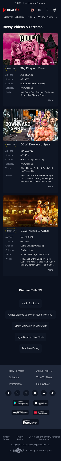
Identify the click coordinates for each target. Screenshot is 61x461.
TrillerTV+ (31, 16)
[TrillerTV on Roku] (30, 422)
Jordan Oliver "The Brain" (40, 265)
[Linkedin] (44, 393)
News (50, 16)
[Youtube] (35, 393)
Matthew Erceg (30, 348)
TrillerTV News (44, 377)
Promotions (15, 383)
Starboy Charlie (39, 95)
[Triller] (52, 393)
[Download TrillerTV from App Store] (40, 403)
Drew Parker (46, 181)
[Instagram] (26, 393)
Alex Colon (34, 181)
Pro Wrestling (27, 88)
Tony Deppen (37, 92)
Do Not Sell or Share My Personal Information (44, 438)
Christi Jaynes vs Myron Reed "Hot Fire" (30, 314)
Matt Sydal (25, 92)
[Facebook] (8, 393)
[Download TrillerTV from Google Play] (21, 403)
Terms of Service (6, 438)
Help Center (42, 383)
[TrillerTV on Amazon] (20, 412)
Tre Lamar (49, 92)
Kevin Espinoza (30, 303)
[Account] (54, 10)
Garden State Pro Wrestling (33, 84)
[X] (17, 393)
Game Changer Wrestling (32, 159)
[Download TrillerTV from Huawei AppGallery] (41, 412)
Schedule (20, 16)
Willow (41, 16)
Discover (8, 16)
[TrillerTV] (11, 10)
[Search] (47, 10)
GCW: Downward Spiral (35, 144)
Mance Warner (43, 262)
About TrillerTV (44, 370)
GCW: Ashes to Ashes (35, 230)
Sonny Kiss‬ (26, 95)
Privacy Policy (20, 438)
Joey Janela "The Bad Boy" (33, 175)
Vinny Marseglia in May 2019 (31, 325)
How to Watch (16, 370)
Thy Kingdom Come (33, 68)
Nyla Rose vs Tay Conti (30, 337)
